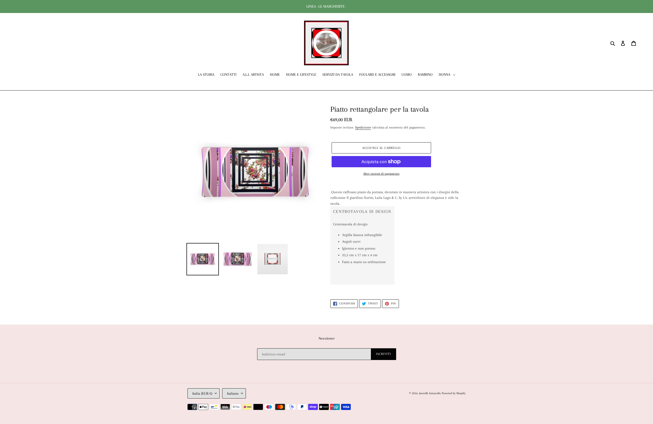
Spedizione (363, 127)
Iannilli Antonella (430, 393)
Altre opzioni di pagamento (381, 173)
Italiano (232, 393)
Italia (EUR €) (202, 393)
